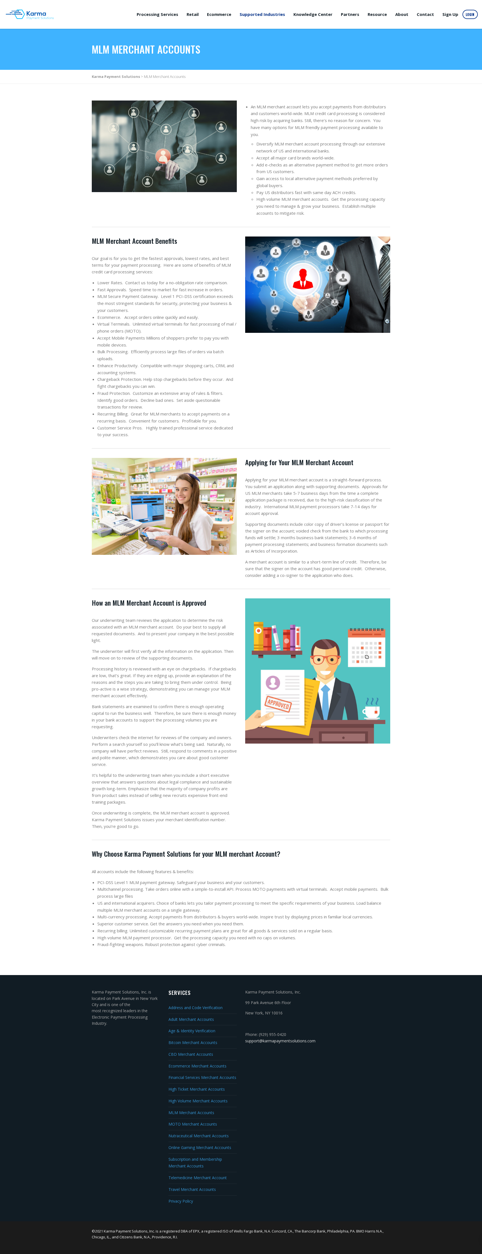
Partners (350, 14)
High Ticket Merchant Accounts (196, 1089)
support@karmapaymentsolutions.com (280, 1040)
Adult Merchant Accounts (191, 1019)
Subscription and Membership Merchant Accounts (195, 1163)
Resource (377, 14)
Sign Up (450, 14)
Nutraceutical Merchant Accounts (198, 1135)
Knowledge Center (312, 14)
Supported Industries (262, 14)
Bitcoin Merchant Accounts (192, 1042)
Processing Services (157, 14)
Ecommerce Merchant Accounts (197, 1066)
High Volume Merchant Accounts (198, 1100)
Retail (193, 14)
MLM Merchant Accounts (191, 1112)
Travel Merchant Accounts (192, 1189)
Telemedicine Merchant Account (197, 1177)
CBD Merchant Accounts (190, 1054)
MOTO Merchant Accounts (192, 1124)
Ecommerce (219, 14)
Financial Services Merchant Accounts (202, 1077)
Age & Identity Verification (191, 1030)
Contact (425, 14)
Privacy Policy (180, 1201)
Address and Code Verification (195, 1007)
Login (470, 14)
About (401, 14)
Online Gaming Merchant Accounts (199, 1147)
